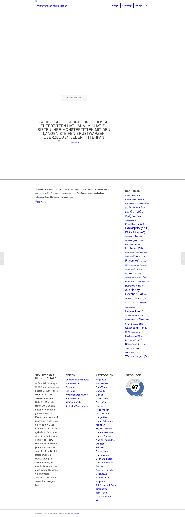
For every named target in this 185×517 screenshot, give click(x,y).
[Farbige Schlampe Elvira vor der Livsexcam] (183, 258)
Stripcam (100, 481)
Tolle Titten (101, 492)
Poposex (100, 447)
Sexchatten (136, 332)
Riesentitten (135, 311)
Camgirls (137, 227)
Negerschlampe (131, 307)
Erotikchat (130, 252)
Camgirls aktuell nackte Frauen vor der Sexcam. (77, 383)
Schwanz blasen (104, 458)
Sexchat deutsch (104, 470)
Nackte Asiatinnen (105, 432)
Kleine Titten (139, 298)
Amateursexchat (134, 199)
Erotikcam (134, 248)
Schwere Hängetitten (134, 315)
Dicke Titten (135, 232)
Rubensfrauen (103, 454)
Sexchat (137, 323)
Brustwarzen (102, 383)
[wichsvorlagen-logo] (51, 5)
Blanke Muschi (133, 203)
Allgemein (101, 379)
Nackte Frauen (103, 436)
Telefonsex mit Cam (106, 485)
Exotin (129, 257)
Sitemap (76, 513)
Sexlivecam (132, 335)
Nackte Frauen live (105, 439)
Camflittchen (134, 224)
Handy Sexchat (134, 291)
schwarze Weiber (104, 462)
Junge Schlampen (105, 421)
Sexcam (100, 466)
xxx (97, 500)
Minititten (141, 302)
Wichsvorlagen (137, 356)
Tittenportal (101, 488)
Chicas (99, 394)
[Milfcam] (74, 156)
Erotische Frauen (143, 252)
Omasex (100, 443)
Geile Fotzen (102, 413)
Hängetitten (101, 417)
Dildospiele (130, 236)
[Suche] (147, 5)
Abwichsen (133, 195)
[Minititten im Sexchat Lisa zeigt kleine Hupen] (2, 258)
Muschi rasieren (104, 428)
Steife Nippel (102, 477)
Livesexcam (130, 303)
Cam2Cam (135, 213)
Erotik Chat (101, 402)
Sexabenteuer (131, 319)
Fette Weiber (102, 409)
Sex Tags (70, 390)
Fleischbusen (134, 265)
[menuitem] (115, 5)
